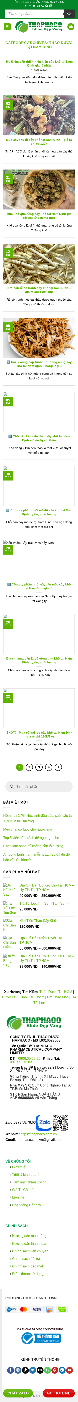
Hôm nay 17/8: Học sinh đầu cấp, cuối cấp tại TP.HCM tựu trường (38, 818)
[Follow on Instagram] (18, 1370)
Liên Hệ (18, 1197)
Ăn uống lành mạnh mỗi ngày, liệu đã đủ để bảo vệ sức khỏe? (36, 857)
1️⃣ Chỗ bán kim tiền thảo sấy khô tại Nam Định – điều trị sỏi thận (39, 438)
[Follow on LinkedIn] (50, 6)
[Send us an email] (38, 6)
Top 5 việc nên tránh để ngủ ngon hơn (32, 838)
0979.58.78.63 (21, 1062)
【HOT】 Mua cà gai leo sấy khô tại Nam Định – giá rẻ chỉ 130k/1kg (39, 734)
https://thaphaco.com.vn (39, 1134)
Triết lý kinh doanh (25, 1175)
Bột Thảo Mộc (57, 997)
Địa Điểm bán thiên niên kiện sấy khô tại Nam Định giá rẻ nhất (39, 63)
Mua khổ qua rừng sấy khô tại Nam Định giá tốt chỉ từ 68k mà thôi (39, 215)
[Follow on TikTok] (30, 6)
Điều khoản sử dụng (27, 1274)
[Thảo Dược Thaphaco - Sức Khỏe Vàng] (39, 27)
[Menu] (7, 26)
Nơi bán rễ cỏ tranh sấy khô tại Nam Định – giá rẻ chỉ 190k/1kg (39, 289)
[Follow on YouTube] (69, 1370)
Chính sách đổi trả (25, 1259)
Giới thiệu (19, 1167)
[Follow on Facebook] (25, 6)
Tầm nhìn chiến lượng (29, 1182)
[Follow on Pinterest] (46, 6)
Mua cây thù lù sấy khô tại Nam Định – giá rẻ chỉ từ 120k (39, 141)
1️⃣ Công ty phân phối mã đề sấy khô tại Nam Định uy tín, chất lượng (39, 512)
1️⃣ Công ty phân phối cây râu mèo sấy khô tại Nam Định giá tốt (39, 586)
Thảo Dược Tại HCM (55, 992)
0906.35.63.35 (29, 1058)
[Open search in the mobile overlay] (40, 14)
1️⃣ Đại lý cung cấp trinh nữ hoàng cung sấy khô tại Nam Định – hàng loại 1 (39, 364)
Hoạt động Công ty (26, 1205)
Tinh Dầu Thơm (32, 997)
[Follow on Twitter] (34, 6)
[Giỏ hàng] (70, 26)
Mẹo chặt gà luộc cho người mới (28, 829)
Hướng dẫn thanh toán (29, 1243)
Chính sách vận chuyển (29, 1251)
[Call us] (42, 6)
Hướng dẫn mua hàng (28, 1236)
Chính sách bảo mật (27, 1266)
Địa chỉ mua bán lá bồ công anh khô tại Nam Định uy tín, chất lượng (39, 660)
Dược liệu (10, 997)
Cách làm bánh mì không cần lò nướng (33, 846)
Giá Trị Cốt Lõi (23, 1190)
